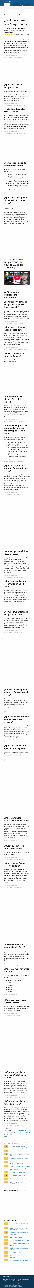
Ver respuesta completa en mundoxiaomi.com (15, 349)
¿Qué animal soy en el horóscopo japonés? (19, 1261)
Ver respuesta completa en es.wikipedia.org (14, 577)
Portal (14, 1280)
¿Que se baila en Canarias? (17, 1237)
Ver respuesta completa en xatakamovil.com (14, 230)
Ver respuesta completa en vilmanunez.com (14, 859)
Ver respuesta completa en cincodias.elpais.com (15, 323)
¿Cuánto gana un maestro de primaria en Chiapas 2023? (18, 1162)
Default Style (7, 1276)
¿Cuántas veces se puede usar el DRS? (9, 1134)
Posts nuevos (6, 7)
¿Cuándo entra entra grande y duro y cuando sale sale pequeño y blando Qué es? (20, 1168)
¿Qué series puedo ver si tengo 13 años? (19, 1155)
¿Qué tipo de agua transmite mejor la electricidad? (24, 1132)
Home (6, 15)
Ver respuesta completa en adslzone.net (13, 461)
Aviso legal (13, 1279)
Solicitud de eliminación (11, 55)
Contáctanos (6, 1279)
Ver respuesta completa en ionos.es (12, 1015)
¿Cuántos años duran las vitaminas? (19, 1151)
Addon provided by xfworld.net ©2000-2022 (13, 1286)
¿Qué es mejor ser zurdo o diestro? (19, 1240)
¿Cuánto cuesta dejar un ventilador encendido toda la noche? (19, 1229)
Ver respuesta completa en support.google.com (15, 105)
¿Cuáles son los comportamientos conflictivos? (19, 1233)
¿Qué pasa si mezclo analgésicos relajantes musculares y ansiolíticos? (19, 1147)
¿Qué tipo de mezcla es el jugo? (18, 1179)
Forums (8, 5)
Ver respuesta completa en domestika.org (14, 996)
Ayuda (4, 1280)
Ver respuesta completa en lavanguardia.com (14, 193)
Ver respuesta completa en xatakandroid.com (14, 57)
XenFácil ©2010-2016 (15, 1285)
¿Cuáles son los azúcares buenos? (19, 1158)
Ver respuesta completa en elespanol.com (13, 887)
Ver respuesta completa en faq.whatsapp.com (14, 1097)
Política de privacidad (23, 1279)
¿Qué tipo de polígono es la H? (18, 1175)
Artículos (13, 15)
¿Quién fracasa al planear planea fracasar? (19, 1248)
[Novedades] (29, 4)
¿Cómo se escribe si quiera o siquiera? (17, 1182)
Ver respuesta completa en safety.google (13, 494)
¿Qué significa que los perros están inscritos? (19, 1244)
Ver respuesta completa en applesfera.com (14, 965)
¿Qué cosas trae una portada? (18, 1172)
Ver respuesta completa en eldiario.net (13, 632)
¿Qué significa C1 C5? (15, 1252)
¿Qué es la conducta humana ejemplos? (18, 1256)
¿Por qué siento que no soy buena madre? (19, 1224)
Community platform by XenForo (17, 1283)
